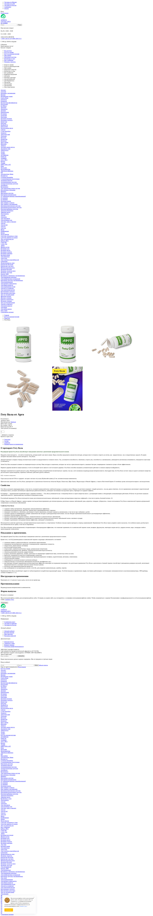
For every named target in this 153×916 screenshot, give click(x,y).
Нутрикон (4, 114)
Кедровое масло (5, 250)
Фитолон (3, 137)
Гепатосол (4, 99)
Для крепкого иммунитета (9, 283)
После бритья (5, 234)
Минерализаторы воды (8, 267)
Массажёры (7, 55)
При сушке (4, 310)
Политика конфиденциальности (14, 646)
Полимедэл (4, 175)
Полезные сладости (6, 120)
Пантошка (4, 117)
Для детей (4, 878)
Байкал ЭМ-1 (5, 240)
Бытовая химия (5, 255)
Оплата (6, 8)
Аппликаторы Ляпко (7, 174)
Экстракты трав (5, 148)
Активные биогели (6, 180)
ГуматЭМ (3, 242)
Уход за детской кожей (7, 294)
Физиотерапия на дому (8, 263)
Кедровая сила (5, 248)
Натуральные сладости (8, 291)
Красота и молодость (7, 299)
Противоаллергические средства (10, 206)
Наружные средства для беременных (12, 280)
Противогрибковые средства (9, 209)
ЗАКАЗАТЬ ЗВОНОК (7, 37)
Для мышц (4, 307)
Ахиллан (3, 91)
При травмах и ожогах (7, 202)
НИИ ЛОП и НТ (6, 164)
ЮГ (2, 172)
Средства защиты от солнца (9, 237)
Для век (3, 215)
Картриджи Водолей (7, 264)
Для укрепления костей (8, 290)
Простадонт (4, 126)
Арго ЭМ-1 (4, 160)
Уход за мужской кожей (8, 302)
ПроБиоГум (4, 125)
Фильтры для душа (6, 272)
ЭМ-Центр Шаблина (7, 171)
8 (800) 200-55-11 (16, 38)
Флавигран (4, 139)
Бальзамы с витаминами (8, 93)
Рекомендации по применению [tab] (13, 444)
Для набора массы (6, 309)
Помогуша (4, 122)
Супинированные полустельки (10, 179)
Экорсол (3, 145)
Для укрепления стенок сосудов (10, 188)
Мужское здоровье (6, 301)
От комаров (4, 198)
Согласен (8, 910)
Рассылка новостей (10, 636)
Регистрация (4, 13)
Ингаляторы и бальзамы (8, 190)
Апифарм (3, 158)
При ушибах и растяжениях (9, 204)
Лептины (3, 107)
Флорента (4, 141)
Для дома (3, 844)
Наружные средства (10, 57)
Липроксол (4, 109)
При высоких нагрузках (8, 293)
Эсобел (3, 153)
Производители (9, 642)
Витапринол (4, 187)
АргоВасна (4, 185)
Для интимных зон (6, 220)
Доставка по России (10, 5)
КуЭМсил (4, 106)
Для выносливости (6, 306)
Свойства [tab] (7, 442)
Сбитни (3, 129)
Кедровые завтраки (6, 253)
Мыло (2, 229)
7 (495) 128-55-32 (6, 38)
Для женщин (4, 894)
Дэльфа (3, 163)
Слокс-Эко (4, 244)
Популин (3, 123)
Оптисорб (4, 115)
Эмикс (3, 245)
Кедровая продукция (7, 835)
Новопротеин (5, 112)
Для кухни (4, 258)
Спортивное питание (7, 312)
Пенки (3, 233)
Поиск (19, 25)
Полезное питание (6, 118)
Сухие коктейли (5, 131)
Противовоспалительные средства (11, 207)
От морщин (4, 199)
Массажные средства (7, 193)
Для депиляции (5, 218)
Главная (6, 315)
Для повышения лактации (8, 277)
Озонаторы (4, 261)
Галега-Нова (4, 98)
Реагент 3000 (5, 274)
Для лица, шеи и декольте (8, 221)
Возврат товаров (9, 645)
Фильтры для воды (10, 62)
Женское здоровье (6, 298)
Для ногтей (4, 225)
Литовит (3, 110)
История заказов (9, 632)
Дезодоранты (5, 214)
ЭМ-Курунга (4, 150)
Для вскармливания (7, 282)
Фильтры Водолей (6, 269)
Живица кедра (5, 247)
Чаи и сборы (4, 142)
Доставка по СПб (9, 3)
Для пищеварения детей (8, 287)
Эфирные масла (5, 212)
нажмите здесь (9, 599)
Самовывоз (7, 7)
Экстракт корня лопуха (8, 147)
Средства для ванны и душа (9, 236)
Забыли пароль (43, 665)
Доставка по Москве (10, 2)
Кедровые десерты (6, 252)
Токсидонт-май (5, 134)
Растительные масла (7, 128)
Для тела (3, 228)
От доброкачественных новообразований (13, 196)
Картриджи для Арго (7, 266)
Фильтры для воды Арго (8, 271)
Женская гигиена (6, 296)
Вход (2, 11)
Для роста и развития (7, 288)
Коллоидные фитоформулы (9, 102)
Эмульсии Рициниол (7, 210)
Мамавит (3, 191)
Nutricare (13, 422)
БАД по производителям (11, 54)
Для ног (3, 223)
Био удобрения (8, 60)
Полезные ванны (6, 201)
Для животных (5, 256)
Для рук (3, 226)
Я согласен (4, 602)
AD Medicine (4, 155)
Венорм (3, 95)
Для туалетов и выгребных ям (10, 260)
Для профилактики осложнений (10, 279)
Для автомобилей (6, 867)
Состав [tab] (6, 441)
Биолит (3, 161)
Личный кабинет (9, 631)
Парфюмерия (5, 231)
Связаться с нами (9, 643)
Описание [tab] (7, 439)
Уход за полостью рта (7, 239)
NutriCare (3, 156)
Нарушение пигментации (8, 194)
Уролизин (4, 136)
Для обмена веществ (7, 285)
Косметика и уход (9, 58)
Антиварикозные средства (9, 182)
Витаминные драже (7, 96)
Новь (2, 166)
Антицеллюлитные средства (9, 183)
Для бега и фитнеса (6, 304)
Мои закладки (8, 634)
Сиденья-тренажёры (7, 177)
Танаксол (3, 133)
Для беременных (6, 870)
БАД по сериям (9, 52)
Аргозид (3, 90)
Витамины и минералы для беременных (13, 275)
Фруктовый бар (5, 169)
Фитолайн (4, 168)
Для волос (4, 217)
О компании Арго (9, 622)
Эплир (3, 152)
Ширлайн (4, 144)
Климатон (4, 101)
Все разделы (8, 50)
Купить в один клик (7, 436)
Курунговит (4, 104)
